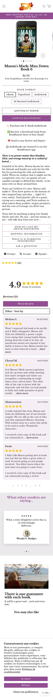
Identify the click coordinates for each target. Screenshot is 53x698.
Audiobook (40, 94)
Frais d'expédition (13, 79)
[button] (11, 263)
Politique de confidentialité (19, 670)
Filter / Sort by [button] (14, 311)
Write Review (25, 303)
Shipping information (27, 234)
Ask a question (26, 246)
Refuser (26, 685)
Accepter (26, 678)
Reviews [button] (10, 296)
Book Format (26, 90)
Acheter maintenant (26, 118)
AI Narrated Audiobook (26, 101)
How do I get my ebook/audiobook (26, 228)
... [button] (20, 393)
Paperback (24, 94)
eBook (9, 94)
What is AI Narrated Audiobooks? (26, 240)
